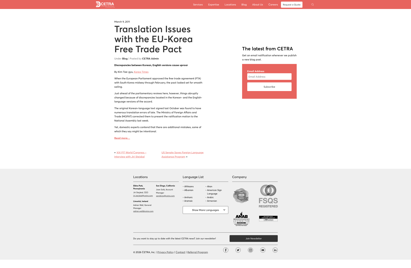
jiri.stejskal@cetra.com (143, 195)
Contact (180, 252)
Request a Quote (292, 4)
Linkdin (275, 250)
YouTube (262, 250)
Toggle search (312, 4)
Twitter (238, 250)
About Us (257, 4)
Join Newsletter (254, 238)
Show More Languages (205, 210)
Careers (273, 4)
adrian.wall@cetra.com (143, 211)
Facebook (225, 250)
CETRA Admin (150, 58)
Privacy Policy (165, 252)
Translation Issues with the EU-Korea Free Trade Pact (153, 39)
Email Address (255, 71)
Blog (244, 4)
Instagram (250, 250)
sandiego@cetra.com (165, 195)
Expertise (213, 4)
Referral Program (197, 252)
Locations (230, 4)
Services (198, 4)
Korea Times (141, 71)
